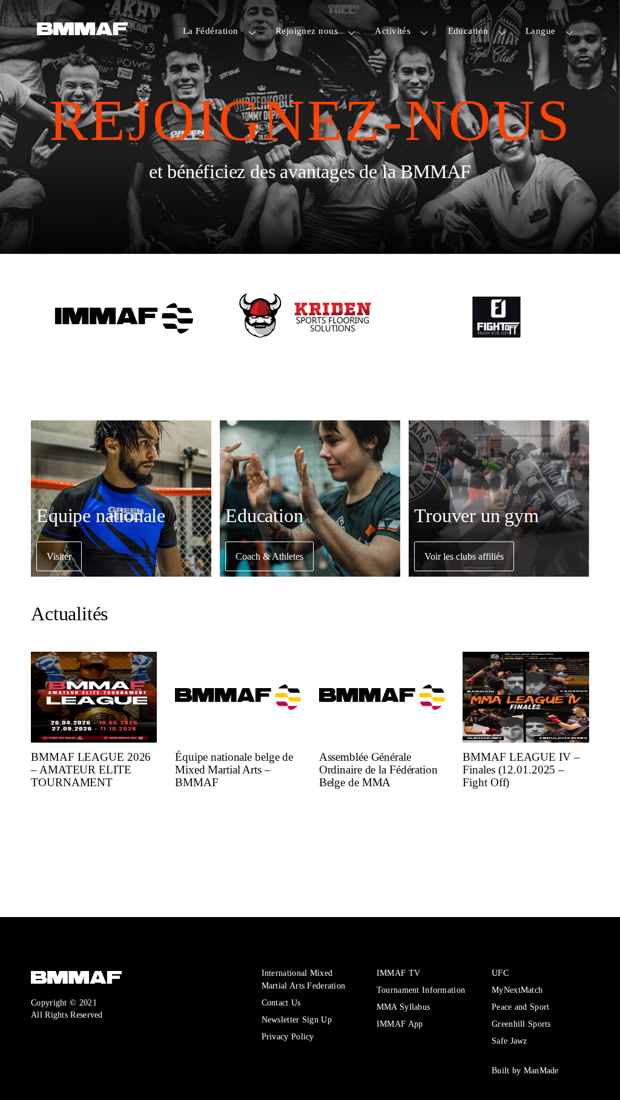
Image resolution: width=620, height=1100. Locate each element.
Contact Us (281, 1002)
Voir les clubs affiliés (464, 556)
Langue (541, 30)
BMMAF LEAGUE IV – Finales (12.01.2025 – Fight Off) (521, 769)
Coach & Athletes (269, 556)
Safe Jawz (509, 1040)
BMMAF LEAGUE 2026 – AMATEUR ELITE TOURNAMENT (91, 769)
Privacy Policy (288, 1036)
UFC (500, 973)
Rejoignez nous (306, 30)
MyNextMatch (517, 990)
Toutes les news (80, 875)
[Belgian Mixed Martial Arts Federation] (82, 31)
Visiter (59, 556)
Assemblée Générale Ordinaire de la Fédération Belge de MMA (378, 769)
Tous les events (79, 828)
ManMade (541, 1070)
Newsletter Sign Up (297, 1019)
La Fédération (211, 30)
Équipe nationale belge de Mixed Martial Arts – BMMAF (234, 769)
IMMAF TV (398, 973)
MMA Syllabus (403, 1007)
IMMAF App (400, 1024)
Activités (393, 30)
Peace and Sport (520, 1007)
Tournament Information (421, 990)
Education (468, 30)
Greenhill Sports (521, 1024)
